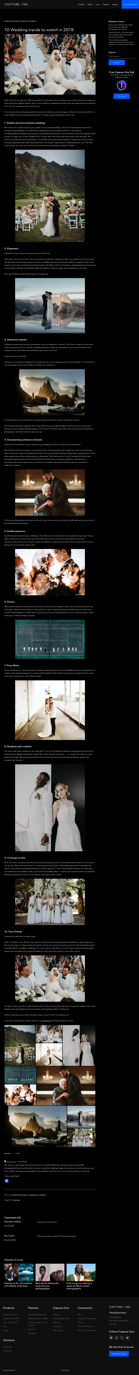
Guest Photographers (11, 21)
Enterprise (7, 1350)
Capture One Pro (10, 1314)
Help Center (58, 1330)
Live (5, 1326)
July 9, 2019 (9, 1225)
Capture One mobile (11, 1318)
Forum (80, 1322)
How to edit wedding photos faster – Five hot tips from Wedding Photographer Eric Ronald (121, 27)
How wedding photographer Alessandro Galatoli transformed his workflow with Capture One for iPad (121, 42)
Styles (5, 1330)
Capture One (16, 4)
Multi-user (7, 1346)
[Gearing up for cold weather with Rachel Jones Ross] (18, 1280)
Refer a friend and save (87, 1330)
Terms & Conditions (9, 1370)
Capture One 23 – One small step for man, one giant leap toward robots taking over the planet (121, 34)
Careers (56, 1314)
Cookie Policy (65, 1370)
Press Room (58, 1326)
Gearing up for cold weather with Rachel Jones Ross (18, 1284)
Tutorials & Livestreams (87, 1318)
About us (56, 1322)
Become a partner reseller (38, 1318)
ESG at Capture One (61, 1318)
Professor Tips (24, 21)
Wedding (33, 21)
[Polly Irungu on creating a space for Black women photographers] (81, 1280)
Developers (32, 1333)
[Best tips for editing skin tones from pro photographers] (50, 1280)
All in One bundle (10, 1322)
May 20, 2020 (10, 1239)
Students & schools (85, 1326)
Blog (80, 1314)
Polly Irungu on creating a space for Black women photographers (79, 1285)
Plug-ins (31, 1329)
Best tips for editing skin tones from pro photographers (47, 1285)
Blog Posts (16, 1200)
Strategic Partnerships (37, 1314)
